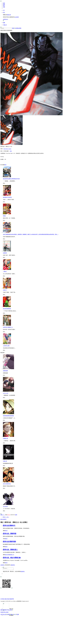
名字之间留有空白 (7, 483)
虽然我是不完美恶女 (7, 197)
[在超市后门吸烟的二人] (7, 325)
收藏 (1, 609)
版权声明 (12, 598)
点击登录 (17, 17)
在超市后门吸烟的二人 (8, 327)
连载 (2, 514)
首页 (4, 3)
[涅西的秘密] (8, 368)
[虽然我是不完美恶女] (7, 195)
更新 (4, 4)
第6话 (6, 538)
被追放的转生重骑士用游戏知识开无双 (11, 178)
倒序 (16, 514)
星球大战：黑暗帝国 (9, 533)
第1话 (8, 514)
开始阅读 (5, 609)
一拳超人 (5, 271)
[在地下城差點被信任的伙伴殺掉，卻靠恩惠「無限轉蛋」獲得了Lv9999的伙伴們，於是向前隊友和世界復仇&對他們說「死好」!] (7, 232)
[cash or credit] (8, 391)
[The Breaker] (8, 504)
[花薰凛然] (7, 251)
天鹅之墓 (5, 461)
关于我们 (2, 598)
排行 (4, 5)
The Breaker (5, 506)
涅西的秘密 (5, 370)
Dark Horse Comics (7, 148)
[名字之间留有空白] (8, 481)
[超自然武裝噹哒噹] (7, 306)
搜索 (13, 28)
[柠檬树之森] (8, 436)
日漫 (4, 6)
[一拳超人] (7, 269)
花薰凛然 (5, 252)
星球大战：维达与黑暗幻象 (12, 557)
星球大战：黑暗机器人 (10, 549)
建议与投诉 (7, 598)
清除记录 (9, 14)
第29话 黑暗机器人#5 (9, 554)
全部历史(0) (5, 19)
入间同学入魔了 (6, 345)
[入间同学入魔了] (7, 343)
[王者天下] (7, 288)
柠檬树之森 (5, 438)
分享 (1, 614)
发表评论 (23, 571)
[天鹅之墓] (8, 459)
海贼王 (4, 215)
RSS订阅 (4, 614)
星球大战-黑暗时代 (9, 525)
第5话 (6, 562)
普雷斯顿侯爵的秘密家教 (8, 415)
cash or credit (5, 393)
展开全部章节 (3, 519)
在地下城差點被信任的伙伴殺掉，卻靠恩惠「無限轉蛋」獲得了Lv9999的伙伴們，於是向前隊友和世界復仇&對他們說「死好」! (30, 234)
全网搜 (19, 28)
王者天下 (5, 290)
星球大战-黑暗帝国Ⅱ (9, 541)
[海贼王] (7, 213)
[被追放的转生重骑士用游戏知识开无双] (7, 176)
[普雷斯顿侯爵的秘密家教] (8, 413)
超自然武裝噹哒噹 (7, 308)
